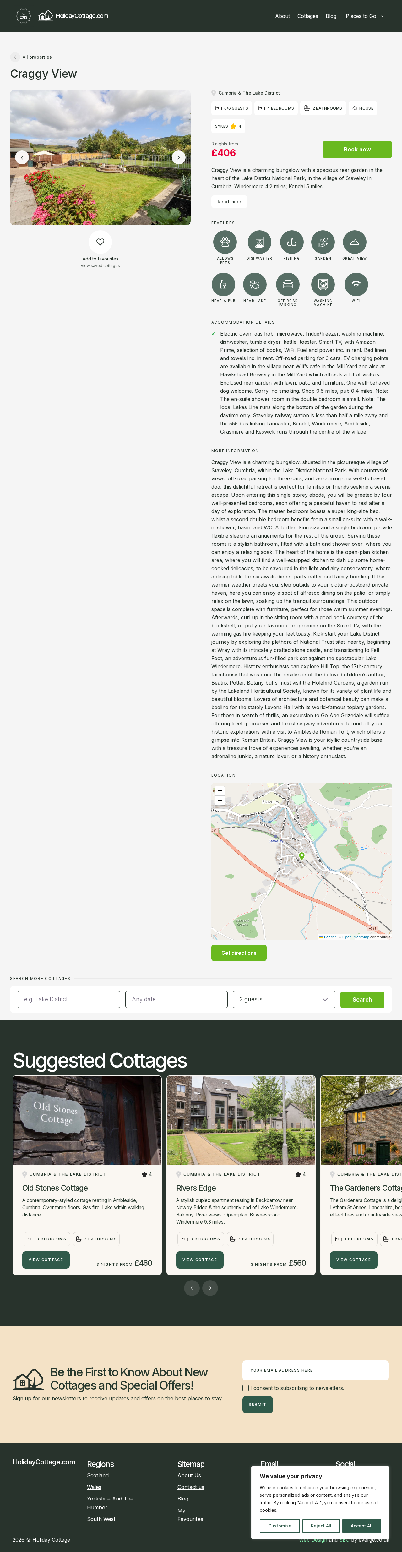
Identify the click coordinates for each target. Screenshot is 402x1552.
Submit (257, 1404)
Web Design (313, 1540)
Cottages (307, 16)
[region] (320, 1502)
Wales (94, 1487)
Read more (229, 201)
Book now (357, 149)
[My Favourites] (386, 16)
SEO (344, 1540)
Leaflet (329, 936)
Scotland (98, 1475)
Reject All (321, 1525)
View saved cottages (100, 265)
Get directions (239, 953)
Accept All (361, 1525)
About (282, 16)
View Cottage (46, 1260)
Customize (279, 1525)
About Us (189, 1475)
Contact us (190, 1487)
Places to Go (361, 16)
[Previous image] (22, 158)
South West (101, 1519)
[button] (301, 856)
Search (362, 999)
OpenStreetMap (355, 936)
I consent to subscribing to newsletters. (296, 1388)
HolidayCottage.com (82, 15)
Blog (331, 16)
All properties (37, 57)
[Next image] (179, 158)
